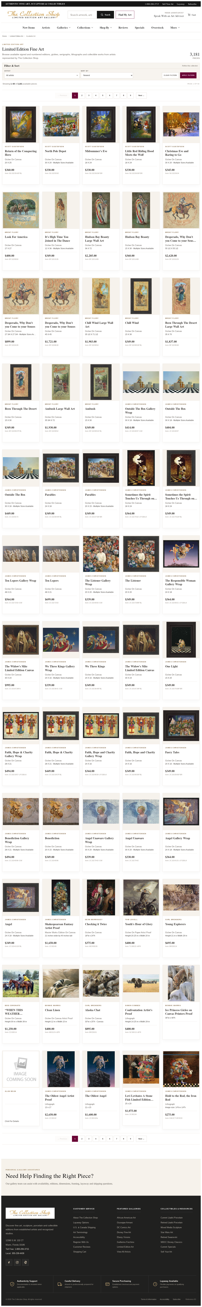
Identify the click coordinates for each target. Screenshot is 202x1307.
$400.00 (9, 256)
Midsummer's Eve (96, 151)
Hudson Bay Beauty (137, 237)
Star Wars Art (167, 1232)
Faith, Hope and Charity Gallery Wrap (100, 754)
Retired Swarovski (169, 1237)
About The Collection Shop (85, 1218)
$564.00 (9, 599)
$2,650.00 (50, 1114)
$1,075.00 (131, 1111)
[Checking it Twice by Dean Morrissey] (101, 897)
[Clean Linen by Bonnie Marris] (60, 983)
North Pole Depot (55, 151)
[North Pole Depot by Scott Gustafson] (60, 124)
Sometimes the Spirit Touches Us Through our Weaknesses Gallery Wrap (140, 500)
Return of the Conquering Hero (21, 153)
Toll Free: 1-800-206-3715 (17, 1249)
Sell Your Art (167, 4)
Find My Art (125, 14)
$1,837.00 (171, 341)
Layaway (181, 4)
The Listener (133, 580)
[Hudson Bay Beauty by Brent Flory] (141, 210)
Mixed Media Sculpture (171, 1227)
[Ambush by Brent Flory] (101, 382)
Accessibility (79, 1237)
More (173, 27)
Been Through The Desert (21, 409)
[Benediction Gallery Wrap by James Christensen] (20, 811)
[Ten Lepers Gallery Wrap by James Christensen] (20, 554)
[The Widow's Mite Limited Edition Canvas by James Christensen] (20, 639)
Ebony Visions (123, 1237)
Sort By (84, 71)
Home (4, 36)
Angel (8, 924)
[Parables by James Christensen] (60, 468)
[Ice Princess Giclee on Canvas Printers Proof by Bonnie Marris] (181, 983)
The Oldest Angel (95, 1096)
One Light (171, 666)
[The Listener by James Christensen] (141, 554)
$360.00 (9, 170)
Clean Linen (52, 1010)
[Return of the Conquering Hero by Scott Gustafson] (20, 124)
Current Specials (168, 1247)
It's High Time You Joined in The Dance (57, 239)
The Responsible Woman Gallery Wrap (180, 582)
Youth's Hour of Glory (139, 924)
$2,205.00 (91, 256)
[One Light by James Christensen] (181, 639)
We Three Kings (95, 666)
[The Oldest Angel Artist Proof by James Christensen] (60, 1069)
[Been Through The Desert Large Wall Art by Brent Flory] (181, 296)
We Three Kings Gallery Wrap (60, 668)
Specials (140, 27)
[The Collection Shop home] (34, 14)
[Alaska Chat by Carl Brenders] (101, 983)
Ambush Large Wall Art (60, 409)
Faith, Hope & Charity (59, 752)
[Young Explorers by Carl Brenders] (181, 897)
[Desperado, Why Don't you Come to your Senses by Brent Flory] (20, 296)
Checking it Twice (96, 924)
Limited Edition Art (16, 36)
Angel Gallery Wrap (177, 838)
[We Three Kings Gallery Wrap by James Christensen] (60, 639)
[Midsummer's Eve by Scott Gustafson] (101, 124)
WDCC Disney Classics (171, 1242)
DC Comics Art (124, 1227)
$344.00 (89, 771)
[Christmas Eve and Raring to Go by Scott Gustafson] (181, 124)
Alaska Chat (92, 1010)
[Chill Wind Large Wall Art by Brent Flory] (101, 296)
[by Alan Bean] (20, 1069)
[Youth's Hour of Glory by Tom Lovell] (141, 897)
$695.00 (170, 943)
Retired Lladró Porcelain (171, 1222)
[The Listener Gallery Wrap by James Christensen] (101, 554)
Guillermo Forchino (125, 1242)
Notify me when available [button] (181, 1026)
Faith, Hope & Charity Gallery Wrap (19, 754)
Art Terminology (80, 1232)
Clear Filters (170, 75)
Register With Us (81, 1242)
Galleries (62, 27)
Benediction (52, 838)
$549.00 (129, 685)
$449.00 (9, 513)
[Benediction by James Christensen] (60, 811)
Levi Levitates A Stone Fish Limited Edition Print (138, 1099)
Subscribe (192, 4)
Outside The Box (175, 409)
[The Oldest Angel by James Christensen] (101, 1069)
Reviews (123, 27)
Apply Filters (188, 75)
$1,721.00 (50, 341)
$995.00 (9, 685)
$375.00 (89, 943)
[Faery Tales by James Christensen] (181, 725)
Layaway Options (81, 1222)
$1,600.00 (91, 1114)
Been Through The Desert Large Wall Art (181, 325)
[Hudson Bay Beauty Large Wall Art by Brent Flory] (101, 210)
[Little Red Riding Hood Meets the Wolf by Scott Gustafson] (141, 124)
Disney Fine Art (124, 1232)
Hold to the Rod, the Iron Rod (180, 1098)
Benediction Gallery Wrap (17, 840)
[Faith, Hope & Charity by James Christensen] (60, 725)
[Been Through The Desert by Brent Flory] (20, 382)
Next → (141, 95)
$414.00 (129, 427)
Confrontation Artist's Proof (138, 1012)
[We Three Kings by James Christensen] (101, 639)
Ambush (90, 409)
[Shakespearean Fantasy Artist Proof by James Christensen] (60, 897)
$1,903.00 (91, 341)
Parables (50, 495)
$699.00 (49, 599)
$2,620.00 (171, 256)
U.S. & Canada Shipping (84, 1227)
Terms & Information (148, 1299)
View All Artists (124, 1252)
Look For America (16, 237)
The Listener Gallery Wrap (98, 582)
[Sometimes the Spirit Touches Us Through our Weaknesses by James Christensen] (181, 468)
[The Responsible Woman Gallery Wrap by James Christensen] (181, 554)
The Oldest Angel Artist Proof (59, 1098)
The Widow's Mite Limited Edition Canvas (19, 668)
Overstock (157, 27)
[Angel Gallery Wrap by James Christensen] (181, 811)
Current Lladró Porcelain (172, 1218)
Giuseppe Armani (125, 1222)
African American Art (126, 1218)
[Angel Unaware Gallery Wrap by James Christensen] (101, 811)
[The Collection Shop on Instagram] (17, 1262)
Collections (83, 27)
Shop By (104, 27)
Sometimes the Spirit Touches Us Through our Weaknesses (180, 498)
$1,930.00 (50, 427)
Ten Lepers (52, 580)
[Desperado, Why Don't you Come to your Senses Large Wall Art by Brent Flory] (181, 210)
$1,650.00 (50, 943)
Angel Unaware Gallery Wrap (99, 840)
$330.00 (49, 170)
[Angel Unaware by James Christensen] (141, 811)
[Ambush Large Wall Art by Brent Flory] (60, 382)
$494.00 (9, 771)
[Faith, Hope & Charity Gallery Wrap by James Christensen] (20, 725)
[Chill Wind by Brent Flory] (141, 296)
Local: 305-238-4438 (15, 1253)
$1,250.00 (10, 1029)
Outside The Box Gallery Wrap (140, 410)
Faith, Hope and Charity (140, 752)
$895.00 (89, 1029)
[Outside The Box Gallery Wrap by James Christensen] (141, 382)
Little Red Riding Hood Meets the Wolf (139, 153)
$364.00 (129, 513)
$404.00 (170, 427)
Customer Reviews (81, 1247)
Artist (7, 71)
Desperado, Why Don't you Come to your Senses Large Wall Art (180, 240)
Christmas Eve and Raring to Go (176, 153)
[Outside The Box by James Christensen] (181, 382)
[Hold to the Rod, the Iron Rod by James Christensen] (181, 1069)
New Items (29, 27)
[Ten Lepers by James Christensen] (60, 554)
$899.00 (9, 341)
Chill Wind (132, 323)
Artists (46, 27)
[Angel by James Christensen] (20, 897)
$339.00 (89, 599)
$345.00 (170, 170)
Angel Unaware (134, 838)
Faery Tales (172, 752)
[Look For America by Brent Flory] (20, 210)
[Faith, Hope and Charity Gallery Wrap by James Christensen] (101, 725)
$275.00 (170, 1114)
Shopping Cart (79, 1252)
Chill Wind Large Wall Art (99, 325)
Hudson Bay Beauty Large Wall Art (97, 239)
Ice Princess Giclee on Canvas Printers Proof (178, 1012)
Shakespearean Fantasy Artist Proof (59, 926)
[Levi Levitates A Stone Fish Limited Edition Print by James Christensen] (141, 1069)
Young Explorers (175, 924)
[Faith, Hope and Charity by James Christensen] (141, 725)
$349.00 (49, 256)
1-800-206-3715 (152, 4)
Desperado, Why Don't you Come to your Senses (20, 325)
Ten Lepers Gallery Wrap (20, 580)
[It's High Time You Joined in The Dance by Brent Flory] (60, 210)
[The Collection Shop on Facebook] (9, 1262)
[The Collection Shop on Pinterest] (25, 1262)
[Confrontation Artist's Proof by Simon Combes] (141, 983)
